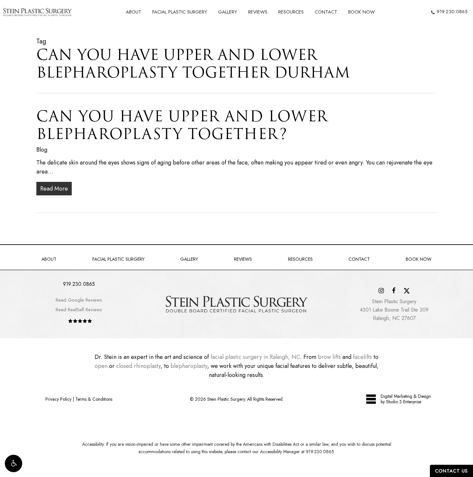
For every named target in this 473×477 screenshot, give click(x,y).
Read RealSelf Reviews (79, 309)
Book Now (418, 259)
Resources (300, 259)
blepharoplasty (189, 366)
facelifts (362, 357)
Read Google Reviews (79, 300)
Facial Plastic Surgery (118, 259)
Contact (359, 259)
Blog (41, 149)
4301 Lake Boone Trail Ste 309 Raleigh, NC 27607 (394, 310)
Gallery (189, 259)
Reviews (243, 259)
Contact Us (451, 470)
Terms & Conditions (93, 399)
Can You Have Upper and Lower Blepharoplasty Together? (182, 125)
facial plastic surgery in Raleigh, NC (255, 357)
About (49, 259)
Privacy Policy (58, 399)
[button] (13, 463)
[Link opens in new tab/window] (381, 290)
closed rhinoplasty (138, 366)
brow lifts (329, 357)
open (101, 366)
